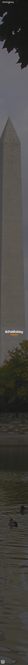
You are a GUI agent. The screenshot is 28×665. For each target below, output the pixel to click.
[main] (14, 332)
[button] (14, 662)
